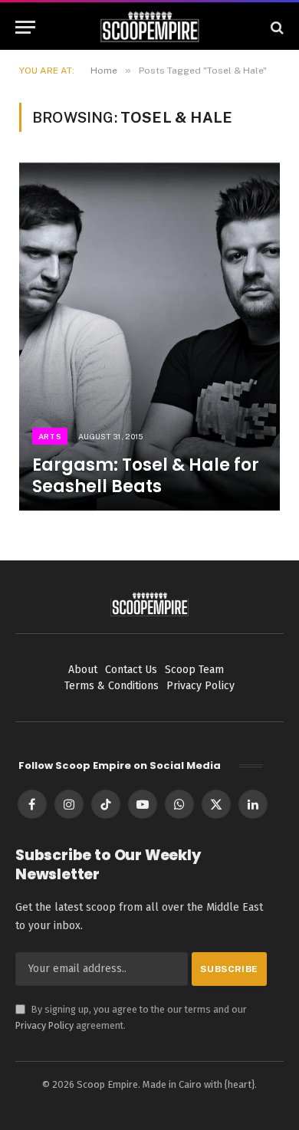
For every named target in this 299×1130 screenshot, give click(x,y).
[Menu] (25, 27)
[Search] (276, 27)
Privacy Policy (44, 1025)
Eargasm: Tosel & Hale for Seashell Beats (145, 475)
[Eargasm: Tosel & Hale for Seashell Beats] (149, 336)
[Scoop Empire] (150, 27)
